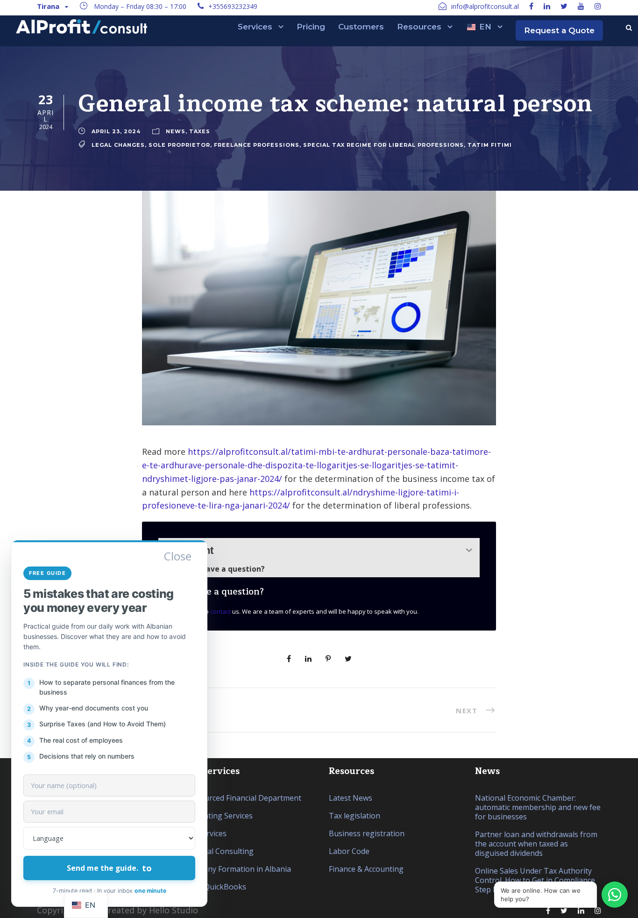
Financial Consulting (218, 851)
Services (255, 26)
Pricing (311, 26)
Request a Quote (559, 30)
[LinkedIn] (547, 6)
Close (177, 556)
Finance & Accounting (366, 869)
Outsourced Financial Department (242, 798)
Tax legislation (354, 815)
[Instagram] (598, 6)
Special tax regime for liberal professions (383, 144)
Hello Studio (173, 910)
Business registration (366, 833)
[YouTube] (581, 6)
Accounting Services (218, 815)
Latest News (350, 798)
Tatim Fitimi (490, 144)
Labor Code (349, 851)
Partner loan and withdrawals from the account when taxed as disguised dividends (536, 843)
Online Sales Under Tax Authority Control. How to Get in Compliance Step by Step (535, 880)
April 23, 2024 (116, 131)
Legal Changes (118, 144)
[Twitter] (563, 6)
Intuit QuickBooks (214, 887)
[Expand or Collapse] (469, 550)
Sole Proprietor (179, 144)
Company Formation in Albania (237, 869)
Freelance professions (256, 144)
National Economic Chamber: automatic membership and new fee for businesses (538, 807)
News (175, 131)
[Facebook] (531, 6)
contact (220, 611)
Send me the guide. (109, 868)
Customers (361, 26)
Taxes (199, 131)
